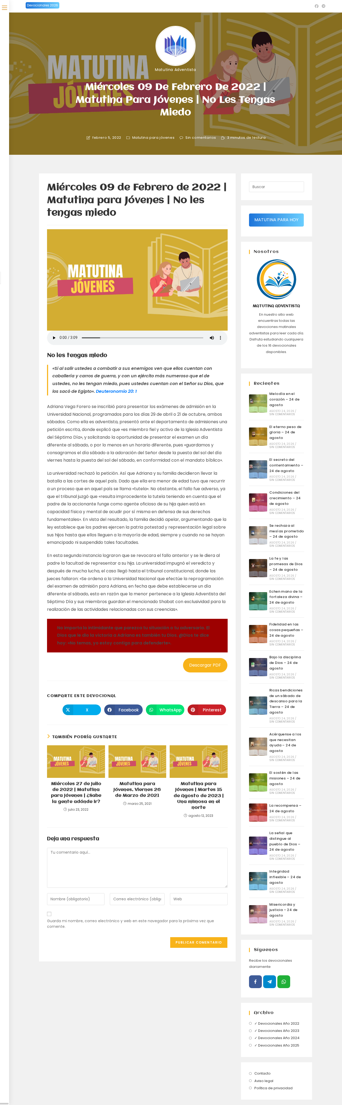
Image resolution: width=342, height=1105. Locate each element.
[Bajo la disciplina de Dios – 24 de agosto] (258, 667)
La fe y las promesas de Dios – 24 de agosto (285, 564)
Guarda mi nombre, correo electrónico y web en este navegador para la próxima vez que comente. (130, 923)
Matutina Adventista (175, 69)
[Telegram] (269, 981)
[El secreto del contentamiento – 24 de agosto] (258, 469)
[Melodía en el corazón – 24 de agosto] (258, 403)
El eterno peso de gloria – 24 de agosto (285, 432)
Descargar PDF (205, 665)
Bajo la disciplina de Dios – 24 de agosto (285, 663)
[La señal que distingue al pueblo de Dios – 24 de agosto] (258, 846)
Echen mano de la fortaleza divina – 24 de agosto (285, 597)
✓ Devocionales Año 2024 (277, 1037)
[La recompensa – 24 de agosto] (258, 812)
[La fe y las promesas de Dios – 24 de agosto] (258, 568)
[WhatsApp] (283, 981)
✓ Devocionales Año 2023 (276, 1030)
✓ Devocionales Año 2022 (276, 1023)
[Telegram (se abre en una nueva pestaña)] (322, 6)
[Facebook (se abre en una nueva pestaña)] (316, 6)
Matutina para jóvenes (153, 137)
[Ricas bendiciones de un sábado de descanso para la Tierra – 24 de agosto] (258, 705)
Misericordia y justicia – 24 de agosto (283, 910)
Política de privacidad (273, 1088)
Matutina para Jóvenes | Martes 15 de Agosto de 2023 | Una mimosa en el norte (199, 796)
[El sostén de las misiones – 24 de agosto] (258, 782)
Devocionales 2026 (42, 5)
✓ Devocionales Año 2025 (276, 1045)
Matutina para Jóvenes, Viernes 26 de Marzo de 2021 (137, 790)
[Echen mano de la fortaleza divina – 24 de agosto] (258, 601)
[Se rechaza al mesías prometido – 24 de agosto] (258, 535)
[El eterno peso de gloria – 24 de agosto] (258, 436)
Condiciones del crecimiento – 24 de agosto (285, 498)
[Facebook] (255, 981)
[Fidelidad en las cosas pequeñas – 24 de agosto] (258, 634)
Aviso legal (263, 1080)
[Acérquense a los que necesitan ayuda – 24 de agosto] (258, 747)
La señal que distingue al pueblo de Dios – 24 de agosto (284, 841)
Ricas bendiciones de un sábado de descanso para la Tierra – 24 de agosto (286, 701)
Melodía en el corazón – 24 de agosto (284, 399)
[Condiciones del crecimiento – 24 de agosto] (258, 502)
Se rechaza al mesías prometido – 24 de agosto (286, 531)
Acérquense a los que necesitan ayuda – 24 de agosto (285, 742)
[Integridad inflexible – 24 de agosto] (258, 881)
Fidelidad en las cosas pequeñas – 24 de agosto (286, 630)
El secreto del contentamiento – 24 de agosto (286, 465)
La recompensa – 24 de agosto (285, 808)
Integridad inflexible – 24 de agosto (285, 877)
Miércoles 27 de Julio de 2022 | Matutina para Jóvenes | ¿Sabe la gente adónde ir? (76, 793)
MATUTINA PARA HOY (276, 220)
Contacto (262, 1073)
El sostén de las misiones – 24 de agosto (284, 778)
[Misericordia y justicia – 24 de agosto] (258, 914)
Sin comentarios (200, 137)
